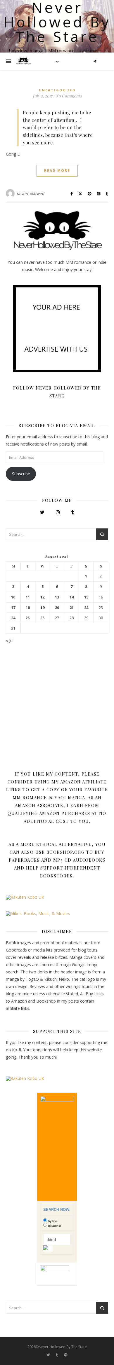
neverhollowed (30, 193)
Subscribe (21, 473)
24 (13, 618)
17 (13, 607)
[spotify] (66, 1354)
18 (28, 607)
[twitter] (48, 1354)
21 (72, 607)
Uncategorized (57, 90)
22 (86, 607)
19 (42, 607)
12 (42, 597)
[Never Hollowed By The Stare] (23, 61)
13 (57, 597)
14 (72, 597)
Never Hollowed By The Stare (57, 22)
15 (86, 597)
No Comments (69, 96)
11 (28, 597)
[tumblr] (57, 1354)
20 (57, 607)
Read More (57, 170)
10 (13, 597)
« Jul (9, 640)
